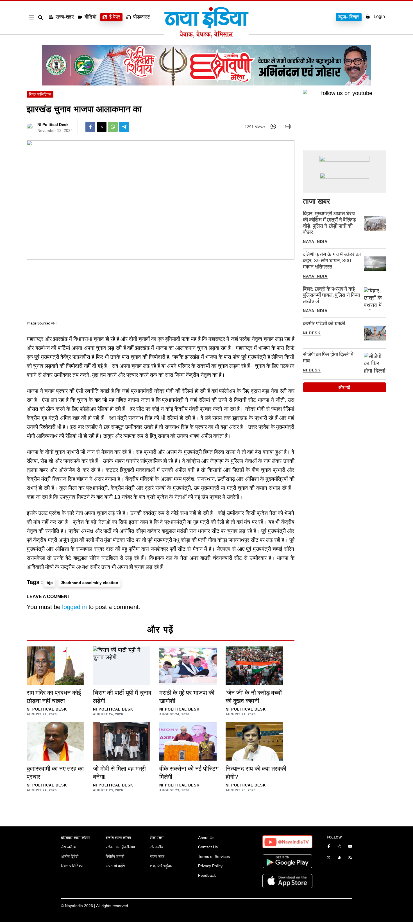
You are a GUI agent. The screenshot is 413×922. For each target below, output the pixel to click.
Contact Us (208, 847)
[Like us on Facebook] (329, 847)
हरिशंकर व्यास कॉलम (75, 837)
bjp (50, 582)
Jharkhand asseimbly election (89, 582)
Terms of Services (214, 856)
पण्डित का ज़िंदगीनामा (120, 847)
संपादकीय (156, 847)
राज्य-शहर (65, 17)
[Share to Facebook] (90, 127)
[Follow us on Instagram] (339, 847)
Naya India (315, 241)
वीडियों (90, 17)
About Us (206, 837)
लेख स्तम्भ (157, 837)
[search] (41, 17)
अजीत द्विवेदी (69, 856)
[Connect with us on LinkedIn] (339, 858)
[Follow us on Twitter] (329, 858)
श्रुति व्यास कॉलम (118, 837)
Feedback (207, 875)
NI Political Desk (53, 124)
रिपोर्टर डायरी (115, 856)
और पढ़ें (344, 387)
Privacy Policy (210, 866)
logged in (74, 606)
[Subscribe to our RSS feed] (350, 858)
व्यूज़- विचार (348, 17)
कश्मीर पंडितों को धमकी (324, 323)
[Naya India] (206, 36)
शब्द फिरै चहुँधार (161, 866)
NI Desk (312, 333)
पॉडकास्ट (141, 17)
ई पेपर (114, 17)
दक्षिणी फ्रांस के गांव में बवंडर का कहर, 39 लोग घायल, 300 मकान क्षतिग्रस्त (332, 260)
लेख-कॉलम (68, 847)
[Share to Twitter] (101, 127)
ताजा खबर (316, 201)
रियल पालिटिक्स (40, 94)
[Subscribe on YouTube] (350, 847)
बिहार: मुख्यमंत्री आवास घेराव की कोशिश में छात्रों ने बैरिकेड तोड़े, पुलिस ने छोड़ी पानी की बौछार (329, 223)
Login (379, 16)
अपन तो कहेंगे (115, 866)
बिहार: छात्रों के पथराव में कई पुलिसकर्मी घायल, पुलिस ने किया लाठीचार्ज (331, 295)
